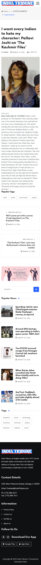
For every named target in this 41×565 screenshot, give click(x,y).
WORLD (13, 197)
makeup (17, 428)
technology (26, 418)
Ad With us (8, 519)
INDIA (5, 197)
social (26, 428)
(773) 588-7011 (11, 496)
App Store (25, 544)
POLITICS (34, 197)
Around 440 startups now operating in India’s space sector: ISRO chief (27, 331)
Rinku (6, 52)
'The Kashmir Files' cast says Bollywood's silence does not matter (21, 245)
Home (5, 11)
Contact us (8, 514)
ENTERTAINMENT (20, 11)
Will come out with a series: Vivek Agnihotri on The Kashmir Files (19, 218)
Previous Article (14, 212)
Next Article (28, 239)
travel (16, 418)
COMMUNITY (23, 197)
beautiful (6, 418)
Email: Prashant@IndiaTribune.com (15, 488)
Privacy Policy (9, 510)
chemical (6, 423)
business (6, 428)
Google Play (10, 544)
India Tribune (22, 559)
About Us (7, 523)
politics (27, 423)
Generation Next (20, 562)
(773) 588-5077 (10, 493)
